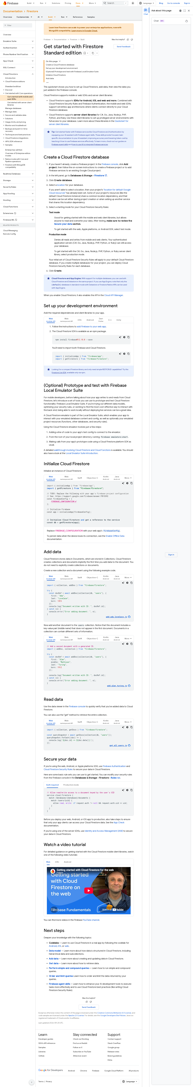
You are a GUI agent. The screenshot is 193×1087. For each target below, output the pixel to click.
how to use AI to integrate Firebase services (90, 144)
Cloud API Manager (113, 295)
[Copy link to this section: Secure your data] (79, 759)
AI (39, 17)
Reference (78, 17)
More (91, 3)
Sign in (187, 3)
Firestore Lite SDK (59, 372)
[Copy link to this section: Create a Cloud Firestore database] (111, 157)
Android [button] (90, 320)
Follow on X (77, 1047)
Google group (113, 1047)
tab (115, 778)
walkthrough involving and (82, 450)
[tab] (51, 320)
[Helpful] (128, 40)
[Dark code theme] (124, 337)
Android (53, 946)
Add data (53, 958)
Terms (40, 1081)
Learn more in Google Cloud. (84, 30)
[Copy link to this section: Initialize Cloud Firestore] (92, 464)
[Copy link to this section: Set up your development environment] (120, 306)
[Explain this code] (120, 337)
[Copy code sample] (128, 337)
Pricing (68, 3)
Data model (55, 951)
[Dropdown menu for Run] (46, 3)
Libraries (41, 1051)
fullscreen (184, 10)
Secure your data (63, 224)
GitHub (41, 1056)
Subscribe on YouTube (82, 1051)
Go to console (173, 3)
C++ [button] (110, 320)
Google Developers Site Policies (113, 1015)
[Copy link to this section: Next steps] (67, 930)
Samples (91, 17)
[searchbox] (17, 25)
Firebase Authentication (114, 766)
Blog (161, 3)
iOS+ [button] (80, 320)
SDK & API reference (46, 1043)
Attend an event (80, 1056)
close (188, 10)
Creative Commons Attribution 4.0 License (114, 1013)
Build (29, 3)
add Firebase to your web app (91, 326)
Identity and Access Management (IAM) (104, 831)
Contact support (114, 1039)
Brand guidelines (115, 1056)
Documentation (12, 11)
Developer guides (45, 1039)
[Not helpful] (132, 40)
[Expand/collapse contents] (59, 61)
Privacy (49, 1081)
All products (134, 1071)
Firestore (32, 11)
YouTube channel (91, 920)
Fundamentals (23, 17)
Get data (53, 963)
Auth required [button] (52, 785)
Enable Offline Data (115, 536)
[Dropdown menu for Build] (34, 3)
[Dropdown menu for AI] (43, 17)
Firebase (47, 39)
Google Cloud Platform (113, 1071)
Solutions (56, 3)
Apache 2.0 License (76, 1015)
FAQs (110, 1060)
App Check (119, 822)
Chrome (83, 1071)
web (67, 946)
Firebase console (110, 164)
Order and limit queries (61, 976)
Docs (78, 3)
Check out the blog (81, 1039)
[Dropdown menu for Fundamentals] (32, 17)
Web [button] (48, 862)
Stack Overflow (114, 1043)
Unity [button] (118, 320)
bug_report (180, 10)
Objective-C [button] (92, 577)
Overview (7, 17)
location (61, 185)
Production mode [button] (71, 785)
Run (41, 3)
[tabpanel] (89, 350)
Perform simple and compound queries (69, 968)
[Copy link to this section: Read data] (65, 699)
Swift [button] (80, 577)
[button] (15, 41)
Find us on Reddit (80, 1043)
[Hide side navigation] (31, 1082)
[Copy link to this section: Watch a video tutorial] (88, 845)
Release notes (113, 1051)
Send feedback (124, 46)
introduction (82, 453)
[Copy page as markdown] (93, 53)
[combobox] (115, 3)
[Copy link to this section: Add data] (63, 552)
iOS (59, 946)
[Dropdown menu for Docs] (83, 3)
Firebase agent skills (60, 144)
